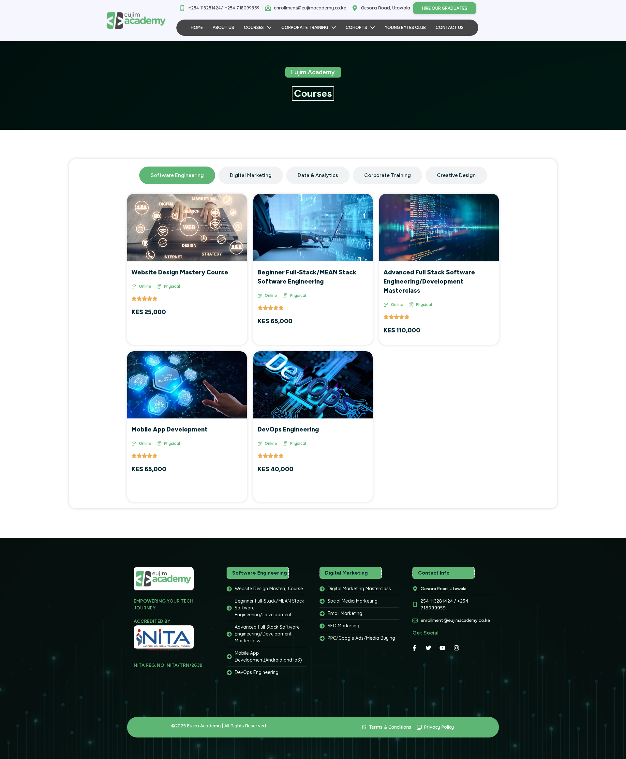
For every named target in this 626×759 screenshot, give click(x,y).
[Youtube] (442, 648)
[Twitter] (428, 648)
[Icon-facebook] (414, 648)
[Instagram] (456, 648)
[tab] (177, 175)
